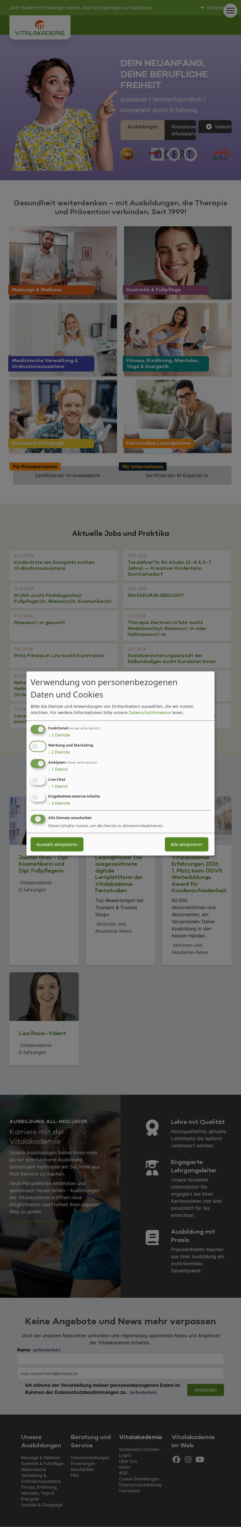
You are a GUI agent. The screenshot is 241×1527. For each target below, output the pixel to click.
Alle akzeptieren (186, 844)
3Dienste (59, 803)
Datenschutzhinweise (150, 712)
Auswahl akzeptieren (57, 844)
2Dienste (59, 735)
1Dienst (58, 769)
